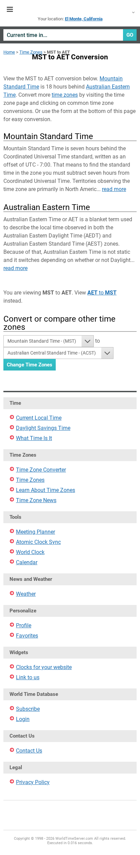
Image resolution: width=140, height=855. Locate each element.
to (102, 292)
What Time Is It (34, 438)
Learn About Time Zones (45, 490)
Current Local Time (39, 418)
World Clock (30, 552)
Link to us (27, 677)
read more (114, 189)
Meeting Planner (35, 532)
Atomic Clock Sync (38, 542)
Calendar (26, 562)
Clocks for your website (44, 667)
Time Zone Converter (41, 470)
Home (9, 52)
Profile (23, 625)
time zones (65, 95)
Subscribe (28, 709)
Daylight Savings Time (43, 428)
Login (23, 719)
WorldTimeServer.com (70, 9)
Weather (26, 594)
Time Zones (30, 52)
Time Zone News (36, 500)
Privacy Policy (33, 782)
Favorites (27, 635)
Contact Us (29, 750)
